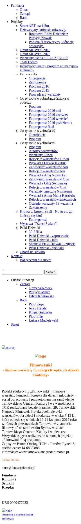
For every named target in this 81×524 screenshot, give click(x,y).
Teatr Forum (28, 62)
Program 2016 (39, 86)
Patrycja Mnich (39, 292)
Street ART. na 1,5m (34, 26)
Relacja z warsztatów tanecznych (52, 199)
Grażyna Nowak (40, 288)
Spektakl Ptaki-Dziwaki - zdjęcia (52, 244)
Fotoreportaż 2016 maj (45, 110)
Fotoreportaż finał (41, 127)
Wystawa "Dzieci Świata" (38, 224)
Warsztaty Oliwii (41, 155)
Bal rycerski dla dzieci (35, 260)
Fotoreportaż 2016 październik (50, 123)
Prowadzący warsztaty (45, 94)
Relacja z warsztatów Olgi (47, 187)
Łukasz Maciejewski (43, 320)
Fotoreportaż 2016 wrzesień (48, 119)
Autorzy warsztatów (43, 151)
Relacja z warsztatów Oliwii (49, 159)
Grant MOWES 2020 (35, 54)
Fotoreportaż (38, 219)
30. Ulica (35, 232)
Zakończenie (38, 207)
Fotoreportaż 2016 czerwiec (48, 114)
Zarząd (25, 13)
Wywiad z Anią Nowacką (47, 175)
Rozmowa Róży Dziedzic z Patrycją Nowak (48, 36)
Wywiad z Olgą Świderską (48, 183)
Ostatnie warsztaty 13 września (51, 203)
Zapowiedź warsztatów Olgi (49, 179)
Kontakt (16, 256)
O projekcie (37, 78)
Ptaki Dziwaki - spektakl (46, 248)
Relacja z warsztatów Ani (47, 171)
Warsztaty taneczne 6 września (50, 191)
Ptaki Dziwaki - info (43, 240)
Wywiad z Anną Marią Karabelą (52, 195)
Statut (15, 324)
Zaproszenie (37, 82)
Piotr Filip (36, 316)
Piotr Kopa (36, 304)
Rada (23, 18)
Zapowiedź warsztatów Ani (48, 167)
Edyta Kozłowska (41, 296)
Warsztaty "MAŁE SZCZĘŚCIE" (44, 58)
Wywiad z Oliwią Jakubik (47, 163)
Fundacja (17, 5)
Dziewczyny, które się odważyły (43, 30)
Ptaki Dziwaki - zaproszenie (49, 236)
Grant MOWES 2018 (35, 50)
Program (35, 106)
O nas (24, 9)
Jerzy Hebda (38, 308)
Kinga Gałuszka (40, 312)
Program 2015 (39, 90)
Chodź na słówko (32, 252)
